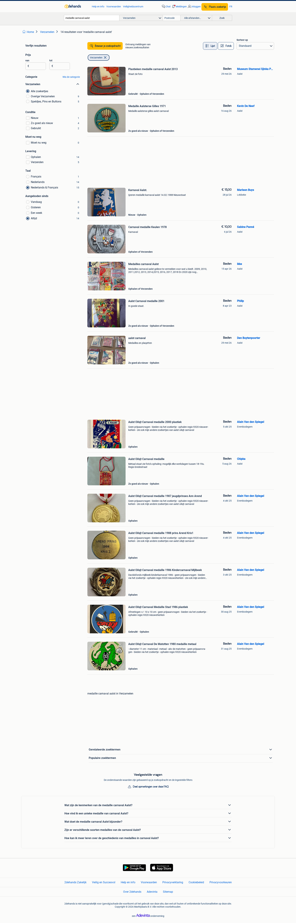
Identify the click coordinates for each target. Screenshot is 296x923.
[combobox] (91, 18)
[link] (76, 6)
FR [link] (230, 6)
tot (50, 60)
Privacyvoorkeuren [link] (220, 882)
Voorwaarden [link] (113, 6)
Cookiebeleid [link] (196, 882)
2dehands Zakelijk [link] (75, 882)
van (27, 60)
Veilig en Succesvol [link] (103, 882)
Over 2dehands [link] (132, 891)
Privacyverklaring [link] (172, 882)
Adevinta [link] (152, 891)
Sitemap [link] (168, 891)
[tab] (210, 46)
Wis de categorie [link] (71, 77)
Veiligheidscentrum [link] (133, 6)
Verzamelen (96, 57)
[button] (179, 6)
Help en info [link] (98, 6)
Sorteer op (242, 40)
